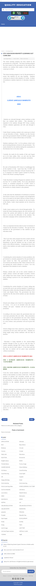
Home (3, 24)
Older (31, 419)
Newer (5, 419)
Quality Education (18, 5)
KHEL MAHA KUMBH (9, 553)
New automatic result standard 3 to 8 (14, 549)
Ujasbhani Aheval (8, 557)
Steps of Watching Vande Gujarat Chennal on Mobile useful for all (18, 545)
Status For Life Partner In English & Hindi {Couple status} (18, 561)
